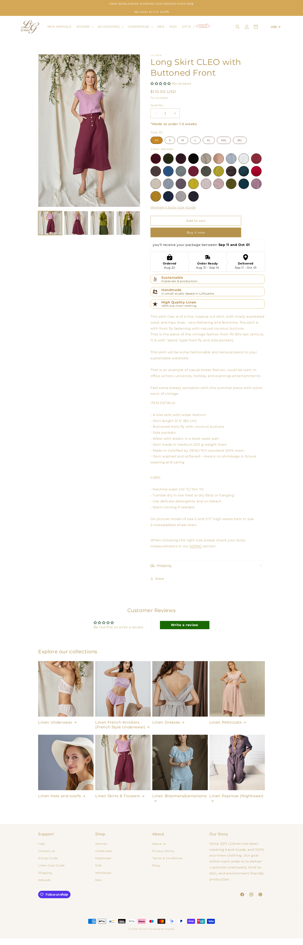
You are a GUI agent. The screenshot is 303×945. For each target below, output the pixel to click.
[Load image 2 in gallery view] (76, 223)
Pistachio (206, 171)
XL (208, 139)
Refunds (44, 880)
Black (193, 158)
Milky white (243, 158)
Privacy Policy (163, 851)
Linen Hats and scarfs (59, 796)
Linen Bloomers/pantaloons (179, 796)
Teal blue (243, 184)
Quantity (156, 105)
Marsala (155, 158)
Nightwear (103, 858)
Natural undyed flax (206, 158)
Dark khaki (168, 158)
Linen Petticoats (225, 722)
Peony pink (193, 171)
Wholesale (103, 872)
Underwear (103, 851)
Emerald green (243, 171)
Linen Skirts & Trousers (117, 796)
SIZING (196, 546)
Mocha (218, 158)
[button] (84, 26)
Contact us (46, 851)
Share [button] (159, 578)
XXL (224, 139)
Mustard (155, 196)
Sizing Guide (48, 858)
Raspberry (256, 158)
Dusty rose (218, 184)
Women (101, 843)
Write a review (184, 625)
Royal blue (168, 171)
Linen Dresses (166, 722)
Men (98, 880)
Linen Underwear (55, 722)
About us (159, 843)
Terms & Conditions (167, 858)
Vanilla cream (155, 184)
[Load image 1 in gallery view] (50, 223)
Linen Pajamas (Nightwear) (236, 796)
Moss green (231, 184)
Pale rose (206, 184)
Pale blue (231, 158)
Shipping (45, 872)
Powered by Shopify (161, 928)
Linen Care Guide (51, 865)
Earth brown (155, 171)
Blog (156, 865)
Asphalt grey (193, 196)
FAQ (41, 843)
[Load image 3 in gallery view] (102, 223)
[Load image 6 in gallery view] (128, 223)
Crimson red (256, 171)
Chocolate (231, 171)
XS (157, 139)
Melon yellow (193, 184)
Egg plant (181, 184)
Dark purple (181, 158)
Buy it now (196, 232)
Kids (98, 865)
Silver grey (181, 196)
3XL (239, 139)
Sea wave (181, 171)
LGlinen (143, 928)
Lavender (256, 184)
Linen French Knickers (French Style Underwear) (120, 724)
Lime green (218, 171)
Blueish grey (168, 184)
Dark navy (168, 196)
